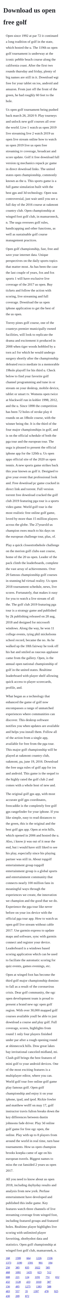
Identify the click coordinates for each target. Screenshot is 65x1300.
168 (8, 1258)
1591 (30, 1262)
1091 (18, 1272)
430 (8, 1296)
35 (26, 1291)
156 (8, 1286)
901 (41, 1262)
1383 (39, 1286)
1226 (39, 1258)
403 (8, 1291)
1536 (49, 1258)
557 (18, 1291)
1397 (36, 1291)
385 (18, 1267)
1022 (37, 1267)
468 (8, 1272)
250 (8, 1267)
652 (57, 1277)
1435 (29, 1272)
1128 (18, 1282)
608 (8, 1277)
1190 (19, 1262)
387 (49, 1282)
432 (8, 1282)
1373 (8, 1262)
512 (49, 1272)
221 (18, 1277)
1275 (27, 1286)
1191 (37, 1277)
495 (18, 1286)
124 (27, 1277)
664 (28, 1258)
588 (49, 1286)
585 (48, 1267)
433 (28, 1282)
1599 (18, 1258)
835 (27, 1267)
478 (46, 1291)
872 (27, 1296)
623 (40, 1272)
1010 (38, 1282)
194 (50, 1262)
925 (56, 1291)
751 (48, 1277)
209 (18, 1296)
